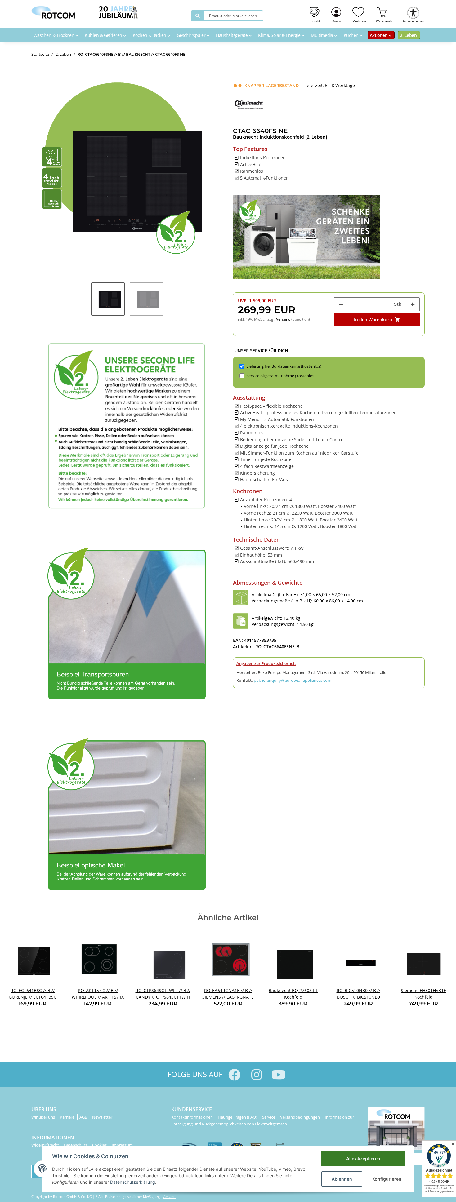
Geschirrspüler (192, 35)
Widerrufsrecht (45, 1145)
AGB (83, 1117)
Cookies (100, 1145)
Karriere (67, 1117)
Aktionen (379, 35)
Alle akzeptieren (363, 1158)
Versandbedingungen (300, 1117)
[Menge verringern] (341, 304)
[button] (337, 14)
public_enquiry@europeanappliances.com (292, 680)
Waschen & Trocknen (54, 35)
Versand (283, 319)
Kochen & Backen (150, 35)
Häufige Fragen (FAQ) (238, 1117)
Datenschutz (76, 1145)
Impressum (122, 1145)
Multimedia (322, 35)
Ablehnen (342, 1179)
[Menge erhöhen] (412, 304)
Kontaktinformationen (192, 1117)
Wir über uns (43, 1117)
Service (269, 1117)
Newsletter (102, 1117)
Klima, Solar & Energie (280, 35)
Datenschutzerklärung (132, 1182)
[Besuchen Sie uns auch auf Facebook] (234, 1074)
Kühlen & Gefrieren (104, 35)
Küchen (352, 35)
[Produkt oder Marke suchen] (197, 15)
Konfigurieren (386, 1179)
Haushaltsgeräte (232, 35)
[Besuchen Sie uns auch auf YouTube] (278, 1074)
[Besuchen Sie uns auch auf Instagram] (256, 1074)
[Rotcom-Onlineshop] (53, 10)
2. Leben (408, 35)
